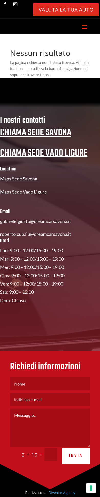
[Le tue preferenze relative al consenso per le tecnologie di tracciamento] (91, 488)
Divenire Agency (61, 492)
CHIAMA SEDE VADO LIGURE (43, 153)
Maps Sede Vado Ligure (23, 192)
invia (76, 456)
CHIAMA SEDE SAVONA (35, 133)
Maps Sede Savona (18, 178)
